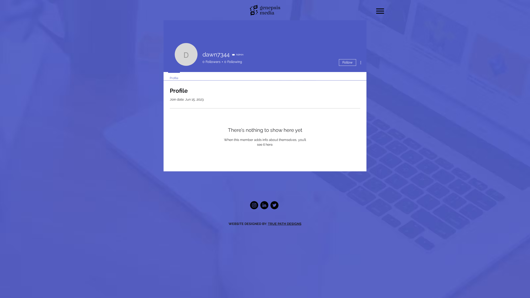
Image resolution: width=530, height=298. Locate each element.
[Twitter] (274, 205)
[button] (380, 11)
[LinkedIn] (264, 205)
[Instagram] (254, 205)
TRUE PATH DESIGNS (284, 224)
